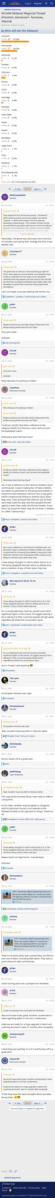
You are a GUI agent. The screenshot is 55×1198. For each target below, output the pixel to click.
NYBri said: (7, 596)
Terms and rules (19, 1187)
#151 (52, 716)
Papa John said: (9, 211)
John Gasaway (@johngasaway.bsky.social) (33, 891)
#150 (52, 688)
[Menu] (4, 3)
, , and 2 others (25, 297)
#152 (52, 754)
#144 (52, 361)
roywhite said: (9, 465)
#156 (52, 927)
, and (22, 909)
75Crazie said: (9, 722)
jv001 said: (7, 366)
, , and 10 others (21, 736)
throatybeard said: (11, 787)
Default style (9, 1184)
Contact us (6, 1187)
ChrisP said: (8, 320)
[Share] (47, 205)
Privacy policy (34, 1187)
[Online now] (7, 683)
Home (4, 1190)
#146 (52, 460)
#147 (52, 537)
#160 (52, 1069)
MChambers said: (10, 932)
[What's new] (46, 3)
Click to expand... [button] (28, 234)
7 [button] (5, 75)
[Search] (51, 3)
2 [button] (5, 58)
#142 (52, 261)
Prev (18, 189)
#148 (52, 591)
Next (36, 189)
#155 (52, 886)
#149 (52, 643)
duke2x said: (8, 267)
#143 (52, 314)
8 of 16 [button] (27, 189)
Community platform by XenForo (24, 1195)
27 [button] (6, 48)
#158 (52, 1000)
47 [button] (6, 39)
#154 (52, 837)
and (12, 343)
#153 (52, 782)
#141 (52, 205)
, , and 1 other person (26, 819)
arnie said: (7, 1074)
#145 (52, 398)
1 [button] (5, 148)
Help (44, 1187)
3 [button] (5, 100)
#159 (52, 1044)
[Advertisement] (27, 1140)
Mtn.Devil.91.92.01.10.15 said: (15, 648)
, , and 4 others (21, 519)
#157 (52, 979)
